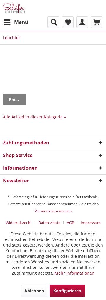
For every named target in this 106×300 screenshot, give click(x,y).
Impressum (91, 222)
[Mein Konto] (82, 22)
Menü (21, 22)
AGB (70, 222)
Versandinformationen (53, 210)
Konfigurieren (67, 291)
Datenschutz (49, 222)
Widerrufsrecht (19, 222)
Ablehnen (34, 291)
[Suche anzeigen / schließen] (53, 22)
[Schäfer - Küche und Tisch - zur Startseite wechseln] (14, 8)
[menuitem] (15, 22)
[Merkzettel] (68, 22)
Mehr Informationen (74, 273)
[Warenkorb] (96, 22)
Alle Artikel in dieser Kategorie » (34, 117)
